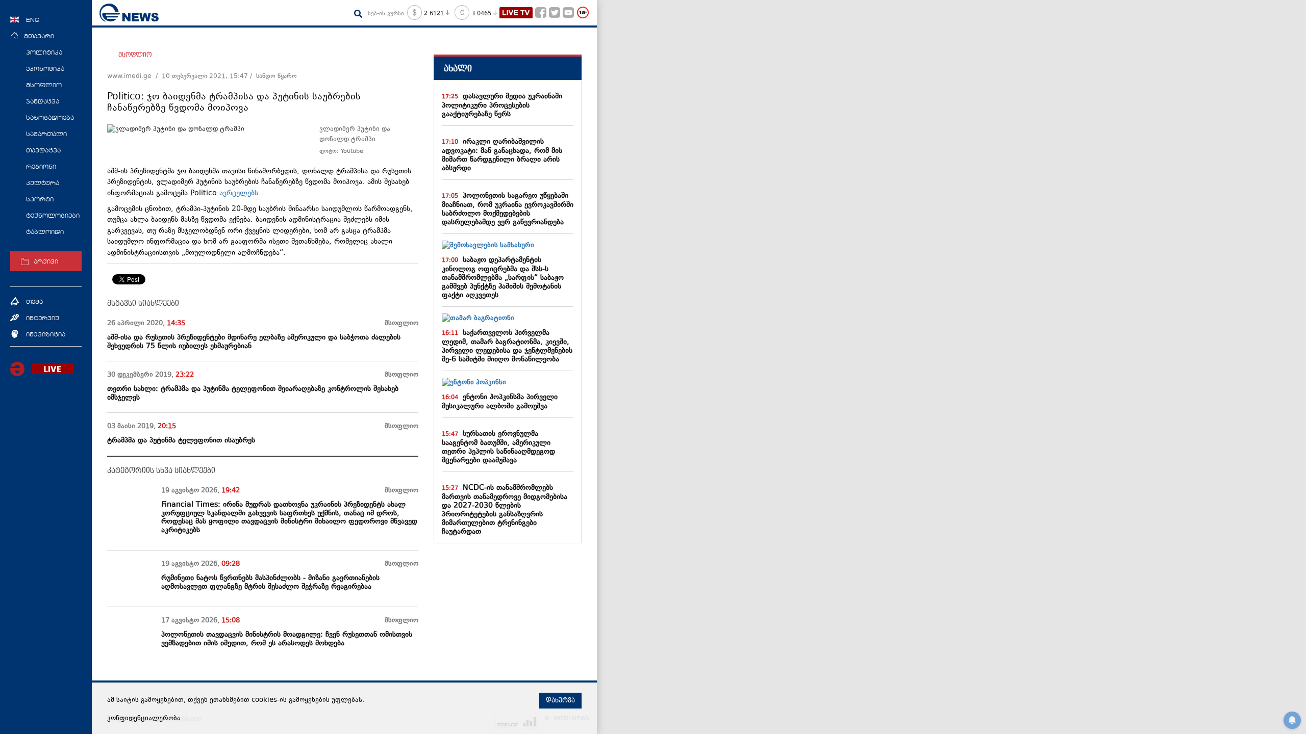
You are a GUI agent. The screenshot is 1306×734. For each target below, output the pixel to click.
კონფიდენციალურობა (144, 719)
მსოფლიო (135, 55)
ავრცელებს (238, 193)
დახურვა (560, 700)
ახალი (458, 68)
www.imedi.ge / (134, 76)
